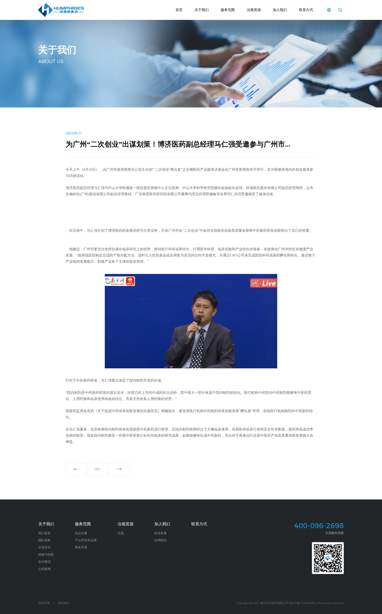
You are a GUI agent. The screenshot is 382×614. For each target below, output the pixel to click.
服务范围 (228, 10)
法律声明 (44, 603)
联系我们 (63, 603)
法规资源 (254, 10)
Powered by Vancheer (331, 603)
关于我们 (202, 10)
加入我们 (280, 10)
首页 (179, 10)
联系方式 (306, 10)
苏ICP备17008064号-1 (303, 603)
